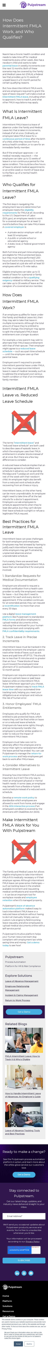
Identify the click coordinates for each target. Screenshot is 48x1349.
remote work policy (23, 797)
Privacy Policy (32, 1241)
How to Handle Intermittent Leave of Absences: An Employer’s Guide (23, 1095)
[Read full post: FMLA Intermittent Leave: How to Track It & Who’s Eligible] (24, 1040)
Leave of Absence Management (21, 981)
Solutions (7, 1306)
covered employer (14, 227)
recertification (12, 606)
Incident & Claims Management (21, 995)
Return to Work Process (17, 1000)
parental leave (10, 66)
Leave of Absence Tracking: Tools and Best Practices (22, 1132)
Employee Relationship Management (17, 988)
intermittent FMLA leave (15, 97)
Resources (8, 1311)
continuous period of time (16, 139)
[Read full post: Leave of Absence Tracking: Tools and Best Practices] (24, 1114)
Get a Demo (24, 1012)
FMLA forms (9, 620)
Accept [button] (18, 1344)
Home (6, 1296)
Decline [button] (29, 1344)
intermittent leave (24, 443)
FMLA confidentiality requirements (21, 631)
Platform (7, 1301)
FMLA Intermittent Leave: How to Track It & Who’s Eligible (22, 1058)
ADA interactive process (22, 806)
